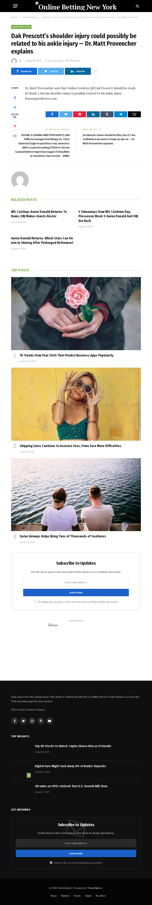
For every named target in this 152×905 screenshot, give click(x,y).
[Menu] (15, 6)
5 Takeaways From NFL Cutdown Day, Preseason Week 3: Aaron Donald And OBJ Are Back (108, 216)
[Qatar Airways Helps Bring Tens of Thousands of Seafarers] (76, 494)
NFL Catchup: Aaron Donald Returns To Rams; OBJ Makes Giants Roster (39, 214)
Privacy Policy (98, 601)
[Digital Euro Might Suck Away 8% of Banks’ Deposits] (21, 771)
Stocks (77, 895)
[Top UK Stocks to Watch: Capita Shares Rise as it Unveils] (21, 751)
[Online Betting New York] (76, 6)
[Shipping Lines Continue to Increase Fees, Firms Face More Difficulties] (76, 404)
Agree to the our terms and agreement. (77, 862)
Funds (88, 895)
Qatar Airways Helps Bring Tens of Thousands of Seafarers (63, 536)
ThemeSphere (94, 888)
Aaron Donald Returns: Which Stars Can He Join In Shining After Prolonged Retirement (42, 240)
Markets (65, 895)
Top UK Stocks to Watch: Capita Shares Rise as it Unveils (73, 746)
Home (53, 895)
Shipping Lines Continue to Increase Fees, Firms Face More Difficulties (70, 446)
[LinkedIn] (15, 116)
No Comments (55, 60)
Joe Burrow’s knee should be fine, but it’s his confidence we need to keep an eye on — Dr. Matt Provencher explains (109, 139)
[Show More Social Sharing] (95, 71)
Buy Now (100, 895)
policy (86, 862)
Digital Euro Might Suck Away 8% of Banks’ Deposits (70, 766)
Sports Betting (21, 27)
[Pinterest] (15, 126)
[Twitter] (15, 107)
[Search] (137, 6)
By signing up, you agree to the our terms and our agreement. (77, 601)
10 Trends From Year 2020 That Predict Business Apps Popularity (66, 355)
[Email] (15, 135)
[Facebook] (15, 98)
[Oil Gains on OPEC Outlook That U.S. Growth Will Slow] (21, 791)
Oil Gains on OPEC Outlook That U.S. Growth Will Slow (71, 786)
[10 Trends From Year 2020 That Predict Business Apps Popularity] (76, 313)
